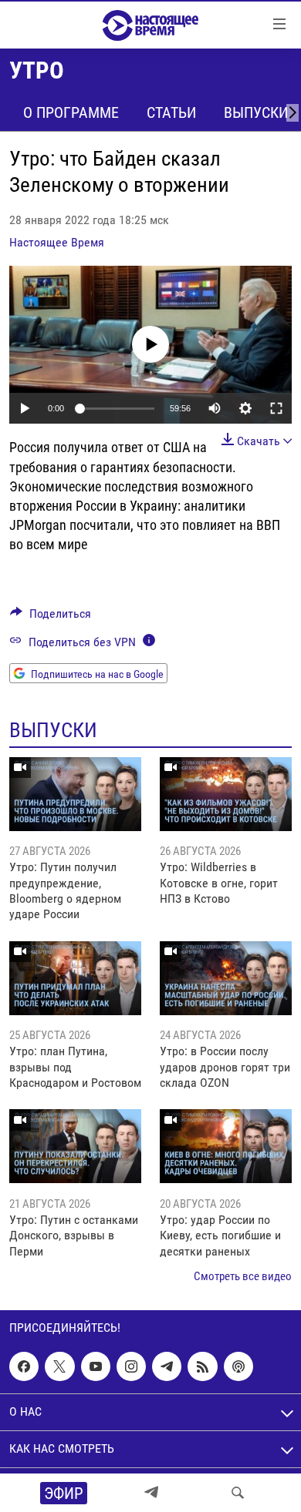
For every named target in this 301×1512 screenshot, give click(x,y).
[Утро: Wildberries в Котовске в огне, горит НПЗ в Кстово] (226, 794)
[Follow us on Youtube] (95, 1366)
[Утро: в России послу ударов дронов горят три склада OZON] (226, 978)
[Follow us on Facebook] (24, 1366)
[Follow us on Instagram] (131, 1366)
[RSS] (202, 1366)
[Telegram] (151, 1492)
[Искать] (238, 1492)
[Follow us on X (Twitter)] (59, 1366)
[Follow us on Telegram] (166, 1366)
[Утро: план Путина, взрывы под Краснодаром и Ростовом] (75, 978)
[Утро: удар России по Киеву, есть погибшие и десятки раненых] (226, 1146)
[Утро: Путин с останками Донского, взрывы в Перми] (75, 1146)
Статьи (171, 112)
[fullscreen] (276, 408)
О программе (71, 112)
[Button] (50, 617)
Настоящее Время (56, 242)
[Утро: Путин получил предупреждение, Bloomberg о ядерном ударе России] (75, 794)
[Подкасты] (238, 1366)
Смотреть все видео (243, 1276)
